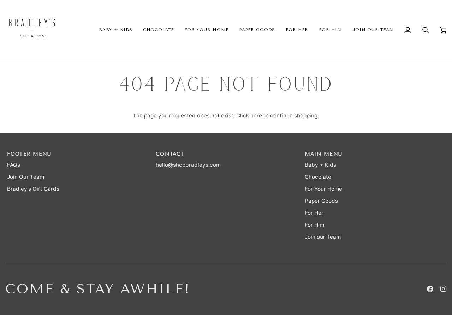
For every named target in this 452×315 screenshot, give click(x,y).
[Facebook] (430, 289)
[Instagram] (443, 289)
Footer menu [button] (29, 154)
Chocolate (318, 177)
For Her (314, 213)
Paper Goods (321, 201)
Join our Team (323, 237)
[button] (115, 30)
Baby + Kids (320, 165)
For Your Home (323, 189)
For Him (314, 225)
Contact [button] (170, 154)
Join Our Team (25, 177)
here (256, 115)
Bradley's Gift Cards (33, 189)
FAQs (13, 165)
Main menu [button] (323, 154)
